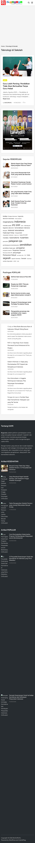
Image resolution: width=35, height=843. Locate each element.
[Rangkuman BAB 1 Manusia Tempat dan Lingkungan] (6, 284)
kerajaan (5, 230)
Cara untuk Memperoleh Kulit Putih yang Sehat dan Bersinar (20, 173)
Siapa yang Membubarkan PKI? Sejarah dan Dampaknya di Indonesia (18, 364)
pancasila (5, 241)
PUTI (9, 343)
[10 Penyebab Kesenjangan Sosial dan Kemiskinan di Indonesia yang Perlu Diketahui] (4, 557)
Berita (5, 80)
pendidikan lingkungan (9, 248)
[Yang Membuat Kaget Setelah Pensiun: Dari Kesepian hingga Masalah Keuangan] (4, 477)
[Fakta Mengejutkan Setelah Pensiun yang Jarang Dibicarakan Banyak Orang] (4, 503)
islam (22, 225)
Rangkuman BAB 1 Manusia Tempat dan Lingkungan (19, 285)
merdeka (5, 238)
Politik (28, 255)
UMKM (14, 261)
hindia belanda (18, 218)
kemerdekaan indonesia (22, 228)
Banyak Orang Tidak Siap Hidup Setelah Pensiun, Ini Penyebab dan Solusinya (20, 467)
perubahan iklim (20, 255)
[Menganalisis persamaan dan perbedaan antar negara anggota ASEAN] (6, 311)
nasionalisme (14, 238)
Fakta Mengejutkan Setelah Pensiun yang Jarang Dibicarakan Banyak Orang (20, 505)
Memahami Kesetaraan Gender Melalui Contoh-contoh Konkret (21, 183)
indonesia (19, 221)
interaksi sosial (7, 225)
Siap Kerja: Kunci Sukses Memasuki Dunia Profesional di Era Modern (18, 345)
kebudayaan (27, 225)
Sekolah (23, 258)
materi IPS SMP (23, 235)
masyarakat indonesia (8, 235)
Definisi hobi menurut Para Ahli (21, 277)
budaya (5, 216)
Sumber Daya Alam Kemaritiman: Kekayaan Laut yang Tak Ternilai (18, 399)
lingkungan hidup (8, 233)
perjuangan (17, 253)
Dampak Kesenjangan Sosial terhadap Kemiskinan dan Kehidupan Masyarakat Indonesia (21, 697)
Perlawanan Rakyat (9, 255)
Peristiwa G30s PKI (7, 252)
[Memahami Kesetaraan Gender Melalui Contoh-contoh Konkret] (6, 182)
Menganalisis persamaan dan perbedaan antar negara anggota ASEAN (20, 313)
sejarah (7, 258)
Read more (6, 99)
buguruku (20, 216)
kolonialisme (19, 230)
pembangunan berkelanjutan (11, 245)
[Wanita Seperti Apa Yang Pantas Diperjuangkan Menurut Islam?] (6, 164)
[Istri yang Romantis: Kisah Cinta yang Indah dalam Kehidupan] (6, 192)
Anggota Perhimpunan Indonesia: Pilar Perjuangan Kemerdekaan (17, 380)
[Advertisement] (17, 24)
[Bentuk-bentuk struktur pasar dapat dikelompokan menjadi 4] (6, 293)
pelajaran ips (15, 240)
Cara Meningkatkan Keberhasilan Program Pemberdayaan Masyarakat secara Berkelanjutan (21, 536)
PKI (25, 255)
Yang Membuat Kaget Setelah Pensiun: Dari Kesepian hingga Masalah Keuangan (19, 478)
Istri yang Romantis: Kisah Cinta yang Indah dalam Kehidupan (21, 192)
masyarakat (18, 233)
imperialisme (8, 222)
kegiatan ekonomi (8, 228)
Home (3, 46)
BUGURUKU (8, 102)
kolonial (11, 230)
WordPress (12, 840)
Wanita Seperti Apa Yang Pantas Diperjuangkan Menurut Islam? (21, 164)
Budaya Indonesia (12, 216)
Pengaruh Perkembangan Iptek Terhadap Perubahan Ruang (21, 303)
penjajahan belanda (7, 250)
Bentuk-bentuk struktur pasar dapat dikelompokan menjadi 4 (21, 294)
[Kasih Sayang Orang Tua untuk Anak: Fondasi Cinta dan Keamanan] (6, 201)
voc (18, 261)
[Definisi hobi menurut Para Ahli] (6, 277)
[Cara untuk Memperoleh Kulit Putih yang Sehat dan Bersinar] (6, 173)
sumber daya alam (7, 261)
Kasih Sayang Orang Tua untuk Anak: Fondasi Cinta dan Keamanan (21, 203)
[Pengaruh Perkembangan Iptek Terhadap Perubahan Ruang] (6, 302)
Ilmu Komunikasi (13, 378)
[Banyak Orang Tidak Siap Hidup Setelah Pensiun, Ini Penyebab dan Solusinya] (4, 466)
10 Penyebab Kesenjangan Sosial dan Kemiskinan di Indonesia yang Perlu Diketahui (21, 558)
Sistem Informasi (13, 362)
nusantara (24, 237)
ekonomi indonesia (8, 218)
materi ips (16, 235)
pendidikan (26, 244)
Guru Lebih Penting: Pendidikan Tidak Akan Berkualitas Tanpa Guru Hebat (16, 86)
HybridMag (22, 840)
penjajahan (20, 248)
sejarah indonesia (15, 258)
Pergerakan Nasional (18, 250)
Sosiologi (29, 258)
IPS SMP (16, 225)
